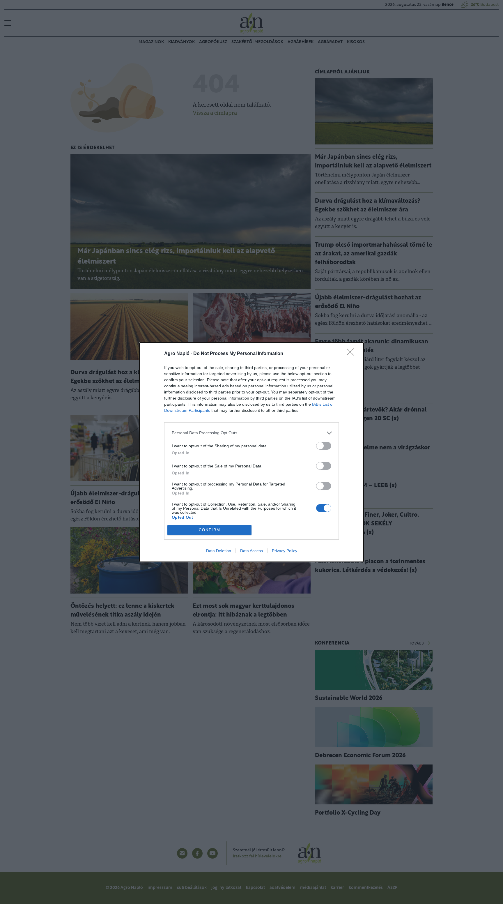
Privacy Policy (284, 550)
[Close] (352, 353)
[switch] (323, 446)
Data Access (251, 550)
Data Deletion (218, 550)
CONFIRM (209, 530)
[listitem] (251, 433)
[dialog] (251, 452)
